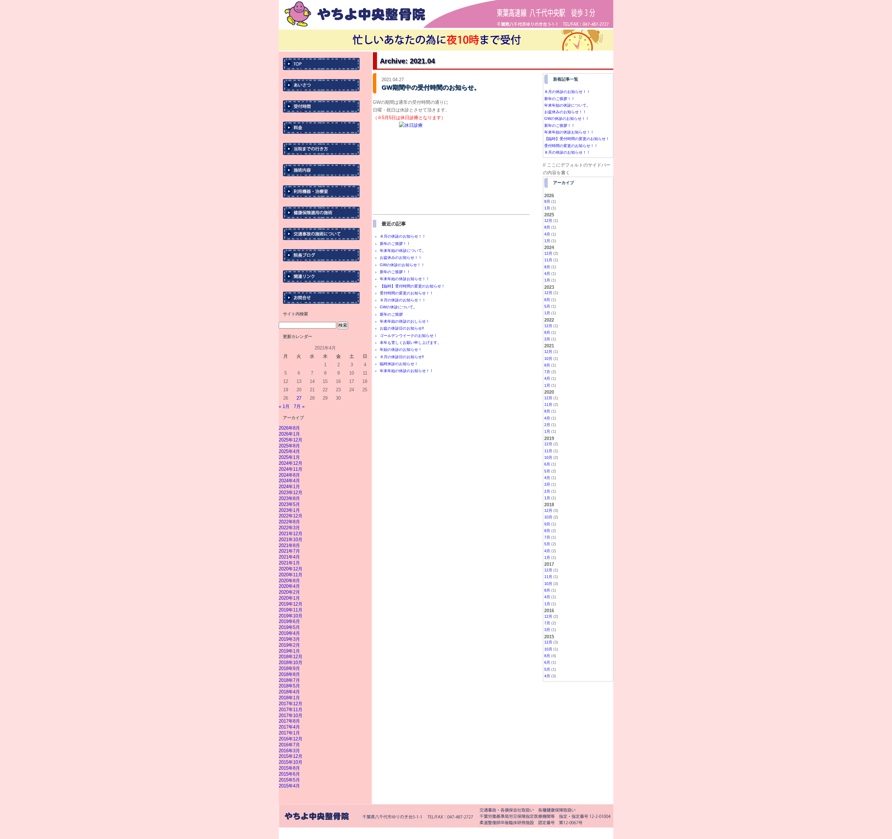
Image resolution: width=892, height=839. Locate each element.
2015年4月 (289, 785)
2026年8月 (289, 428)
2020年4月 (289, 586)
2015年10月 (290, 762)
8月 (547, 201)
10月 (548, 358)
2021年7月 (289, 551)
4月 (547, 234)
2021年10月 (290, 539)
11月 (548, 260)
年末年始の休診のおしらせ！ (405, 321)
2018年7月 (289, 680)
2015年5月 (289, 780)
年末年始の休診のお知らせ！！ (406, 371)
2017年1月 (289, 733)
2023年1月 (289, 510)
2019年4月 (289, 633)
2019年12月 (290, 604)
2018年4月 (289, 691)
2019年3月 (289, 639)
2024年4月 (289, 480)
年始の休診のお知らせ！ (401, 349)
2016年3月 (289, 750)
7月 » (299, 406)
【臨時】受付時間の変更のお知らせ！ (412, 286)
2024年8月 (289, 475)
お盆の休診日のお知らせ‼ (402, 328)
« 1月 (284, 406)
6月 (547, 464)
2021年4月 (289, 557)
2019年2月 (289, 645)
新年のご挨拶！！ (395, 243)
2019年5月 (289, 627)
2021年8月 (289, 545)
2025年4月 (289, 451)
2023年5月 (289, 504)
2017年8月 (289, 721)
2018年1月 (289, 697)
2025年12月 (290, 439)
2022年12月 (290, 515)
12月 (548, 220)
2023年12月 (290, 492)
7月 (547, 372)
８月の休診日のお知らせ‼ (402, 357)
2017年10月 (290, 715)
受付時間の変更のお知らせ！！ (406, 293)
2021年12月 (290, 533)
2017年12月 (290, 703)
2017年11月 (290, 709)
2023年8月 (289, 498)
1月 (547, 208)
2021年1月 (289, 562)
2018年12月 (290, 656)
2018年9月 (289, 668)
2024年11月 (290, 469)
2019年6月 (289, 621)
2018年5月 (289, 685)
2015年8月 (289, 768)
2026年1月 (289, 434)
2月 (547, 425)
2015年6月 (289, 774)
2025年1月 (289, 457)
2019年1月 (289, 651)
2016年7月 (289, 744)
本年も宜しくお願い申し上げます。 (410, 342)
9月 (547, 524)
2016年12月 (290, 738)
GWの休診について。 (398, 307)
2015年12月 (290, 756)
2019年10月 (290, 615)
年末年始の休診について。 (403, 250)
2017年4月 (289, 727)
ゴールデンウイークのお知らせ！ (408, 335)
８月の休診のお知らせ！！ (403, 236)
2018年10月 (290, 662)
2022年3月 (289, 527)
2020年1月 (289, 598)
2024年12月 (290, 463)
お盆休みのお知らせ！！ (401, 257)
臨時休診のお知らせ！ (399, 364)
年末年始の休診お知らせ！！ (405, 279)
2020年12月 (290, 568)
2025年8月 (289, 445)
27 (299, 398)
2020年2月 (289, 592)
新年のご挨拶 (391, 314)
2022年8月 (289, 521)
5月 (547, 306)
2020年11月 (290, 574)
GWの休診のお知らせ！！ (402, 265)
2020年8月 (289, 580)
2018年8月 (289, 674)
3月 (547, 339)
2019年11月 (290, 610)
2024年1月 (289, 486)
